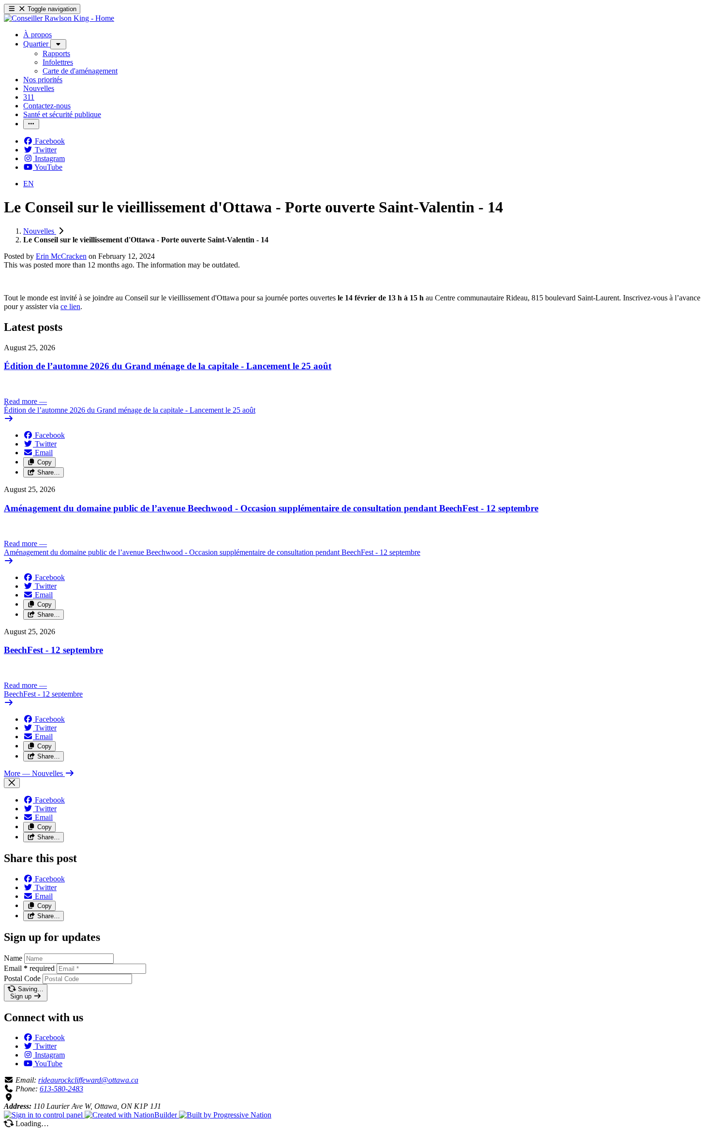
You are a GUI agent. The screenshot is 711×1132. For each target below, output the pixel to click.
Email (29, 968)
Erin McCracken (61, 256)
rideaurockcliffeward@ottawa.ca (88, 1080)
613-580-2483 (61, 1089)
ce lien (70, 306)
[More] (58, 44)
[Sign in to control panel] (44, 1115)
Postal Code (22, 978)
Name (13, 958)
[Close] (12, 783)
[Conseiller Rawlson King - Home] (59, 18)
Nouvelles (39, 231)
